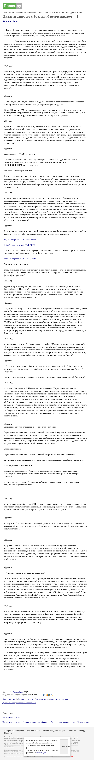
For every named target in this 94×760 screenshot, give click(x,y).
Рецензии (31, 12)
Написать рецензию (11, 717)
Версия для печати (25, 699)
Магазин (49, 12)
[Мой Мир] (49, 695)
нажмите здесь (41, 753)
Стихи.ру (81, 731)
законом (14, 740)
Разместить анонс (42, 699)
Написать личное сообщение (35, 722)
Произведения (19, 12)
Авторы (7, 12)
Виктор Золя (10, 21)
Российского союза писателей (61, 756)
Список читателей (9, 699)
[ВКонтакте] (44, 695)
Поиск (40, 12)
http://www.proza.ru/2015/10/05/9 (19, 245)
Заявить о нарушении (59, 699)
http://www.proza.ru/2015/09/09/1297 (20, 239)
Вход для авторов (73, 12)
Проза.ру (8, 733)
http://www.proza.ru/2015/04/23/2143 (20, 259)
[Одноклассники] (47, 695)
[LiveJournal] (52, 695)
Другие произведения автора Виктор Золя (19, 703)
